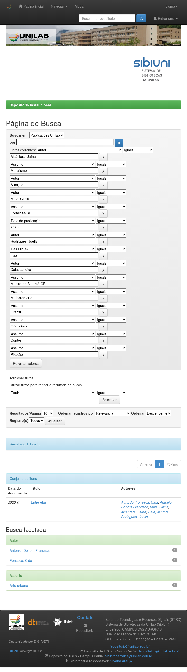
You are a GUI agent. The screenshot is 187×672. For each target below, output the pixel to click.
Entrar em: (166, 18)
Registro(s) (19, 420)
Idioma (170, 6)
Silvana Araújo (121, 660)
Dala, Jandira (158, 511)
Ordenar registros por (76, 413)
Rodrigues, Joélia (134, 516)
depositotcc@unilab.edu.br (158, 651)
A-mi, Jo (127, 502)
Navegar (58, 6)
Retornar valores (26, 363)
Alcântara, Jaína (133, 511)
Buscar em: (19, 135)
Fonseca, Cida (147, 502)
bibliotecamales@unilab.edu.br (128, 655)
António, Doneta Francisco (147, 504)
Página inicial (33, 6)
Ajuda (79, 6)
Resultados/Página (25, 413)
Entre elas (39, 502)
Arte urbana (19, 585)
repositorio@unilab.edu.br (130, 646)
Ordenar (138, 413)
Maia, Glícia (159, 506)
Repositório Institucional (30, 104)
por (12, 142)
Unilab (13, 650)
